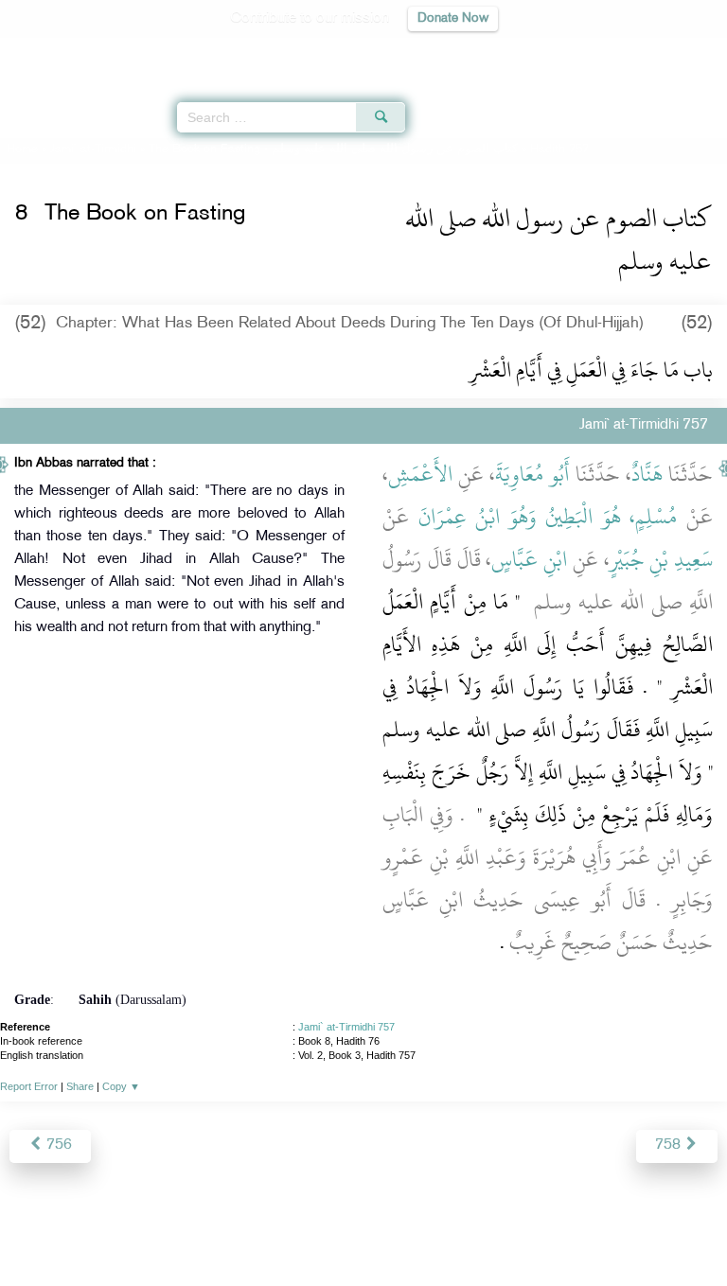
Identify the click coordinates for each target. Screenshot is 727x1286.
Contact (458, 1231)
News (256, 1231)
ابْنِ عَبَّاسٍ (529, 559)
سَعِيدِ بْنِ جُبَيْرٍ (662, 559)
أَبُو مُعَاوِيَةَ (532, 474)
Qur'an (448, 52)
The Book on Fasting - (333, 149)
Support (312, 1231)
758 (669, 1145)
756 (57, 1145)
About (207, 1231)
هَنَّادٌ (647, 474)
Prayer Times (595, 52)
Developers (385, 1231)
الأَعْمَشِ (420, 474)
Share (80, 1086)
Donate (517, 1231)
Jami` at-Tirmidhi (93, 149)
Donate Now (452, 18)
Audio (671, 52)
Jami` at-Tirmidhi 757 (346, 1026)
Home (22, 149)
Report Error (29, 1086)
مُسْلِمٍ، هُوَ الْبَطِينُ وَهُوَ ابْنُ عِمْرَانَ (548, 517)
